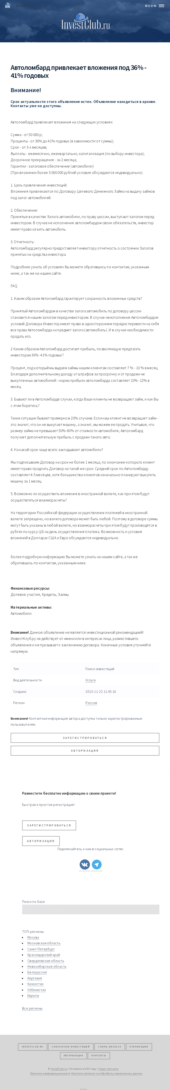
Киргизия (34, 978)
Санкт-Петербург (41, 949)
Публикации (138, 1046)
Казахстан (35, 984)
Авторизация (85, 750)
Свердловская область (45, 960)
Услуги (90, 680)
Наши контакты (108, 1068)
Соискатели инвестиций (71, 1046)
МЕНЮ (151, 5)
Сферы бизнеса (109, 1046)
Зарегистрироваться (85, 738)
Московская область (43, 943)
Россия (91, 703)
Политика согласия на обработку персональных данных (106, 1073)
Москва (33, 937)
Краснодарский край (43, 954)
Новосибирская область (46, 966)
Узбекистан (36, 990)
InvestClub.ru (33, 1046)
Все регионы (32, 1008)
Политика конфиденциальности (50, 1073)
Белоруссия (37, 972)
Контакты (98, 1055)
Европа (33, 995)
